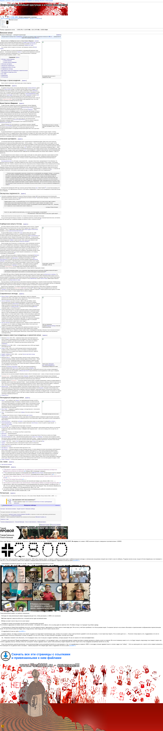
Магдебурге (4, 343)
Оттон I (8, 337)
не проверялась (19, 36)
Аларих (3, 444)
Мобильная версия (41, 521)
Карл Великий (4, 449)
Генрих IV (4, 348)
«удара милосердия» (7, 99)
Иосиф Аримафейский (30, 93)
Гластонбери (9, 424)
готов (17, 441)
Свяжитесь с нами (4, 519)
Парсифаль (4, 435)
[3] (36, 197)
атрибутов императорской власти (16, 230)
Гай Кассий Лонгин (32, 87)
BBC (33, 472)
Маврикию (30, 109)
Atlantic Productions (26, 474)
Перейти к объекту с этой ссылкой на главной (12, 0)
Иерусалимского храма (15, 279)
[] (27, 107)
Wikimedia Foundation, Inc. (41, 516)
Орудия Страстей (21, 508)
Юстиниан (9, 446)
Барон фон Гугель (5, 375)
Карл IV (8, 357)
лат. (25, 147)
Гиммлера (36, 255)
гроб (38, 94)
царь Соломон (29, 415)
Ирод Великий (5, 416)
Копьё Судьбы (28, 229)
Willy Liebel (23, 287)
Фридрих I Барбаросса (6, 354)
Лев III (3, 431)
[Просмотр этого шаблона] (7, 505)
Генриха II (19, 51)
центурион (20, 421)
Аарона (17, 400)
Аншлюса (41, 387)
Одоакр (3, 442)
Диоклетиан (4, 433)
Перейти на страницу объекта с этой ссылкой (40, 0)
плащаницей (28, 94)
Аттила (3, 427)
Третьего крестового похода (29, 354)
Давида (23, 412)
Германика (35, 90)
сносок (26, 501)
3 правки (37, 37)
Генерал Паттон (5, 395)
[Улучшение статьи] (10, 501)
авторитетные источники (38, 501)
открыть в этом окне (35, 18)
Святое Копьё (35, 229)
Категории (3, 508)
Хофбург (11, 239)
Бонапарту (26, 375)
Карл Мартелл (5, 447)
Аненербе (4, 289)
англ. (37, 187)
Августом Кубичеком (33, 235)
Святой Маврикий (5, 425)
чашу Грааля (9, 94)
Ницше (7, 296)
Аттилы (33, 441)
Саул (3, 412)
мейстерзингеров (9, 266)
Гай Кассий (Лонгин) (6, 421)
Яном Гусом (15, 367)
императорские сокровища (50, 274)
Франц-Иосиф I (15, 306)
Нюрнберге (14, 265)
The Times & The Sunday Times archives (12, 479)
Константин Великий (6, 436)
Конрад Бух (14, 380)
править (59, 34)
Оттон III (8, 345)
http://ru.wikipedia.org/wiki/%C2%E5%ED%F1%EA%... (15, 18)
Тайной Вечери (33, 278)
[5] (14, 252)
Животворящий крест (50, 365)
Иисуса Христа (8, 89)
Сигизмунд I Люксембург (12, 366)
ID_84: (13, 17)
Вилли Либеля (18, 287)
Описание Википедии (19, 521)
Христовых (33, 42)
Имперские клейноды (30, 505)
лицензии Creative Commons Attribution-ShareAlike (19, 514)
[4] (40, 218)
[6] (45, 271)
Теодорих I (4, 441)
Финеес (3, 400)
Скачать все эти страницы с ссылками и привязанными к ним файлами (40, 656)
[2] (45, 187)
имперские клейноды (24, 241)
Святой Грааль (34, 422)
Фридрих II (4, 355)
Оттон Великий (8, 125)
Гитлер (21, 232)
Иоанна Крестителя (24, 370)
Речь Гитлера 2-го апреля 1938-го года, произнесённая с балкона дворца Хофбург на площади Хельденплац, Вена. (31, 482)
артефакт (37, 40)
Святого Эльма (43, 278)
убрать (17, 57)
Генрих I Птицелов (5, 459)
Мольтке (35, 306)
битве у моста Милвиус (37, 436)
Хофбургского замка (28, 45)
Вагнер (3, 296)
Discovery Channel (39, 472)
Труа (43, 441)
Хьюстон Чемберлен (6, 300)
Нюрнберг (32, 367)
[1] (9, 184)
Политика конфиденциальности (7, 521)
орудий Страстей (27, 42)
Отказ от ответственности (30, 521)
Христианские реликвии (7, 464)
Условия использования (16, 515)
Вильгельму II (16, 303)
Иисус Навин (4, 409)
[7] (32, 287)
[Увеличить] (60, 124)
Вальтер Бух (15, 257)
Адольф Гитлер (5, 386)
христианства (32, 43)
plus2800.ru (76, 560)
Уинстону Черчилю (6, 322)
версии (50, 36)
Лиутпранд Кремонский (6, 161)
